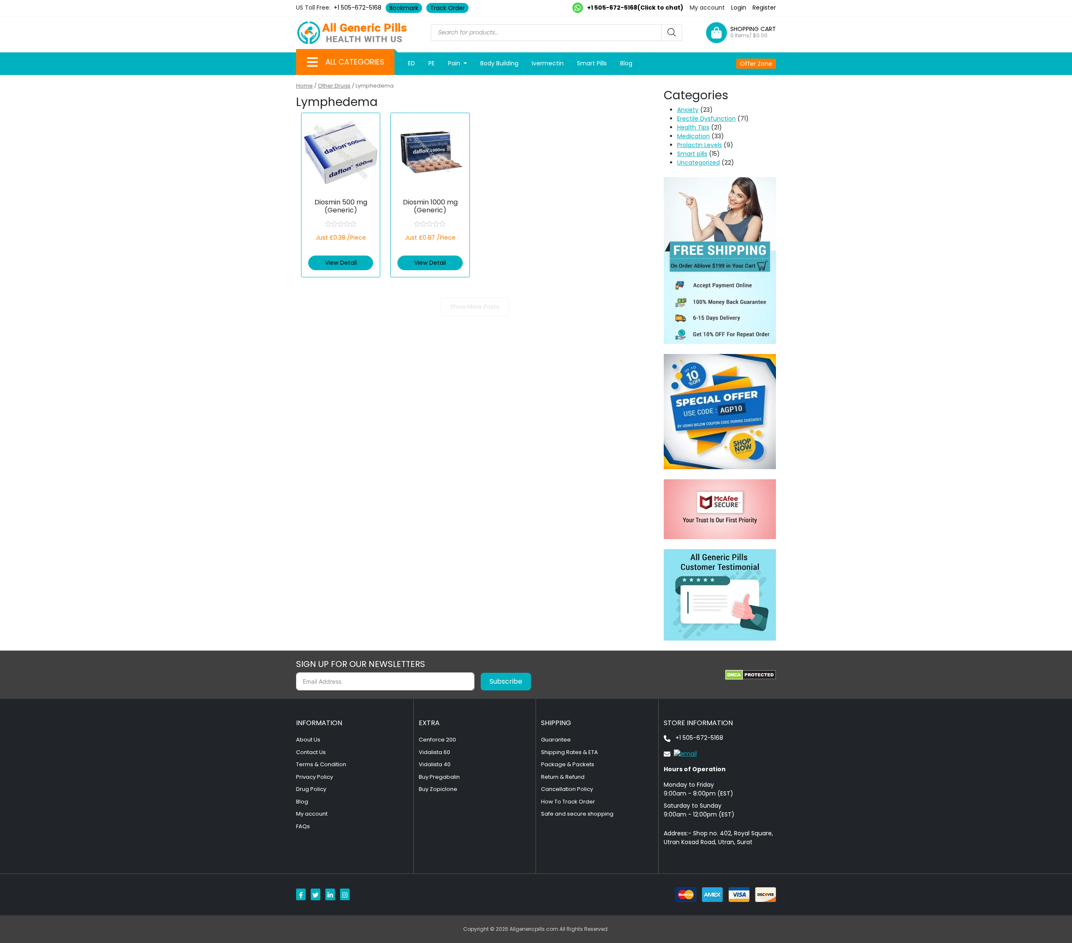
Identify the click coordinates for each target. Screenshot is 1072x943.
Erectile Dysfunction (706, 118)
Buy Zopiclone (438, 789)
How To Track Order (568, 802)
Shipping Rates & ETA (569, 752)
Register (764, 7)
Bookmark (403, 8)
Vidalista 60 (434, 752)
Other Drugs (334, 86)
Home (304, 86)
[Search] (671, 32)
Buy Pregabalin (439, 777)
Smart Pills (592, 63)
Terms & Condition (321, 764)
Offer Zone (756, 63)
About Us (308, 740)
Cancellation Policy (567, 789)
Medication (693, 136)
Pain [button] (455, 63)
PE (431, 63)
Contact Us (311, 752)
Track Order (447, 8)
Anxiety (687, 110)
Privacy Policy (314, 777)
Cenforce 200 (437, 740)
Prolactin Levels (699, 145)
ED (411, 63)
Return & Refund (563, 777)
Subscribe (506, 681)
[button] (312, 62)
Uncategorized (698, 162)
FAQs (303, 826)
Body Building (499, 63)
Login (738, 7)
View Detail (341, 262)
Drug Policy (311, 789)
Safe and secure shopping (577, 814)
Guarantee (556, 740)
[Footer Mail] (680, 753)
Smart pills (692, 154)
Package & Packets (567, 764)
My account (707, 7)
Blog (626, 63)
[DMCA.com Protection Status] (750, 675)
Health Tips (693, 127)
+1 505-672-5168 (357, 7)
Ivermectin (548, 63)
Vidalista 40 (435, 764)
